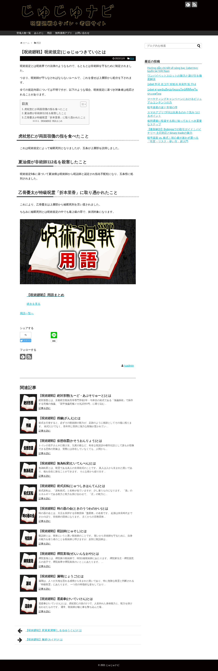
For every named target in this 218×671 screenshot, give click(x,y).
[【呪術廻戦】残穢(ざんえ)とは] (28, 425)
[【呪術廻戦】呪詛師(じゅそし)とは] (28, 538)
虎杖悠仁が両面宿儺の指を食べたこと (46, 109)
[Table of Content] (83, 104)
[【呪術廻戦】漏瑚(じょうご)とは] (28, 583)
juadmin (129, 365)
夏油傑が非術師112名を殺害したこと (45, 113)
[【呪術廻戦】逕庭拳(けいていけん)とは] (28, 605)
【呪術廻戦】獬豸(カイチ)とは (44, 639)
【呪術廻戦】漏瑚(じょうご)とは (61, 576)
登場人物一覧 (24, 33)
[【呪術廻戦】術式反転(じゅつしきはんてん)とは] (28, 492)
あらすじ (39, 33)
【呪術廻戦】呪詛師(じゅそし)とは (63, 531)
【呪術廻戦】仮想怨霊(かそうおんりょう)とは (70, 440)
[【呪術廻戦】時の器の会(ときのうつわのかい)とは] (28, 515)
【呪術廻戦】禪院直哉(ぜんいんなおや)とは (69, 553)
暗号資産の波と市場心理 (162, 107)
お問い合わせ (82, 33)
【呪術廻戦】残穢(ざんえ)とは (60, 418)
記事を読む (45, 408)
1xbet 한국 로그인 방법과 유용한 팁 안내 (171, 84)
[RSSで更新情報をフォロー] (194, 4)
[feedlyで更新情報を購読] (188, 4)
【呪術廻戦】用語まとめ (51, 121)
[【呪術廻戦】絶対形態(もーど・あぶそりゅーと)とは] (28, 402)
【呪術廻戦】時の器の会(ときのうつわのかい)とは (73, 508)
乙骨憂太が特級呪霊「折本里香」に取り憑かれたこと (55, 117)
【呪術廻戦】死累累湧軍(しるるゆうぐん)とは (54, 630)
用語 (49, 33)
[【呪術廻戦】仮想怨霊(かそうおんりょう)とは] (28, 447)
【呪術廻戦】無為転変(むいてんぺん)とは (67, 463)
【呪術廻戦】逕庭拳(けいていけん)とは (66, 599)
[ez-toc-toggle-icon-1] (82, 104)
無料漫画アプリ (63, 33)
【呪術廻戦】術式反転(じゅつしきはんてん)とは (72, 486)
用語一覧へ (27, 313)
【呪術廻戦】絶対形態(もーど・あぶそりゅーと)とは (75, 395)
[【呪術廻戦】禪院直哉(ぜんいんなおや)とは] (28, 560)
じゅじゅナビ (112, 665)
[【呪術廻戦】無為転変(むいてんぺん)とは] (28, 470)
